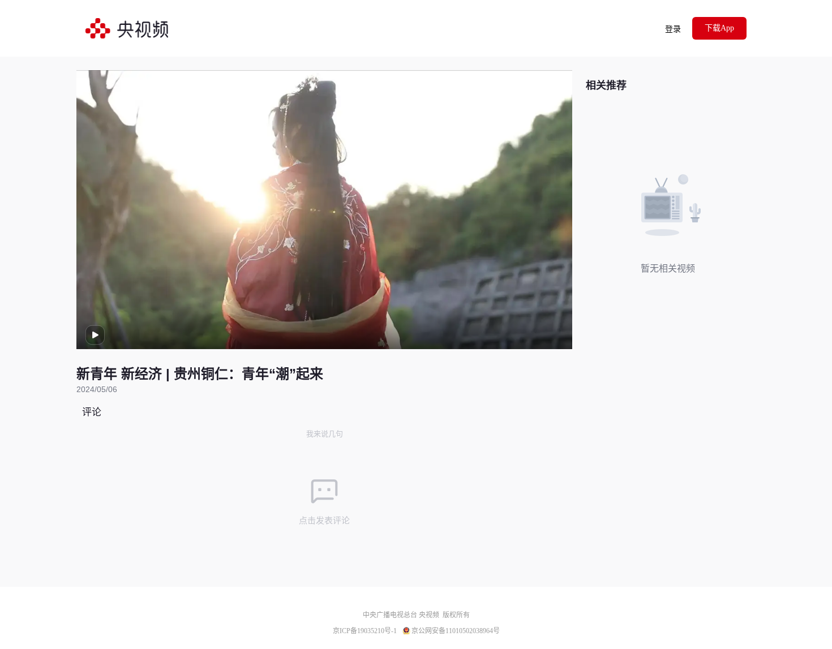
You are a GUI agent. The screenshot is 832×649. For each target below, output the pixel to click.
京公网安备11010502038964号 (455, 631)
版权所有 (456, 615)
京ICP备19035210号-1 (365, 631)
